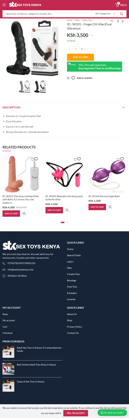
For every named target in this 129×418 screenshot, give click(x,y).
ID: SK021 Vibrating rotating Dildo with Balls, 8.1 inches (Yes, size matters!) (21, 199)
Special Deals (74, 255)
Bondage (71, 280)
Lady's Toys (87, 20)
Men (69, 267)
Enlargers (72, 293)
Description (11, 107)
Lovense (71, 299)
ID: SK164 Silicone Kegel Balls (104, 196)
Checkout (8, 332)
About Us (72, 314)
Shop (77, 20)
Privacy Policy (74, 326)
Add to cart (80, 57)
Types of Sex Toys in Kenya (30, 381)
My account (9, 320)
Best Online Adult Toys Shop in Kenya (36, 364)
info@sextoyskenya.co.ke (20, 269)
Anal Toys (72, 286)
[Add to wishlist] (34, 159)
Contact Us (73, 332)
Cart (5, 326)
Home (69, 20)
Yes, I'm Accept (76, 413)
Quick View (24, 213)
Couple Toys (73, 274)
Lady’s (70, 261)
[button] (63, 222)
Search (121, 13)
